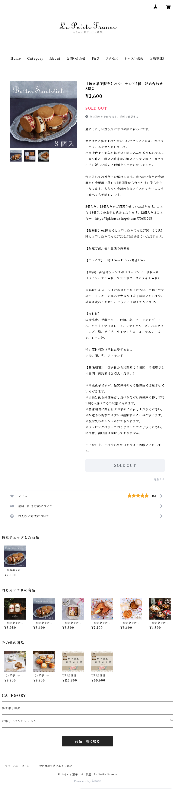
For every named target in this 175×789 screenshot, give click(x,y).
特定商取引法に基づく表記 (55, 766)
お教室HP (157, 58)
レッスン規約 (134, 58)
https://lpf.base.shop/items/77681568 (123, 219)
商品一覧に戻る (87, 741)
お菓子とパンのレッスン (19, 721)
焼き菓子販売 (11, 708)
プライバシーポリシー (18, 766)
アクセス (112, 58)
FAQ (95, 58)
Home (15, 58)
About (55, 58)
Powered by (83, 781)
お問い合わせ (76, 58)
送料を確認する (129, 116)
